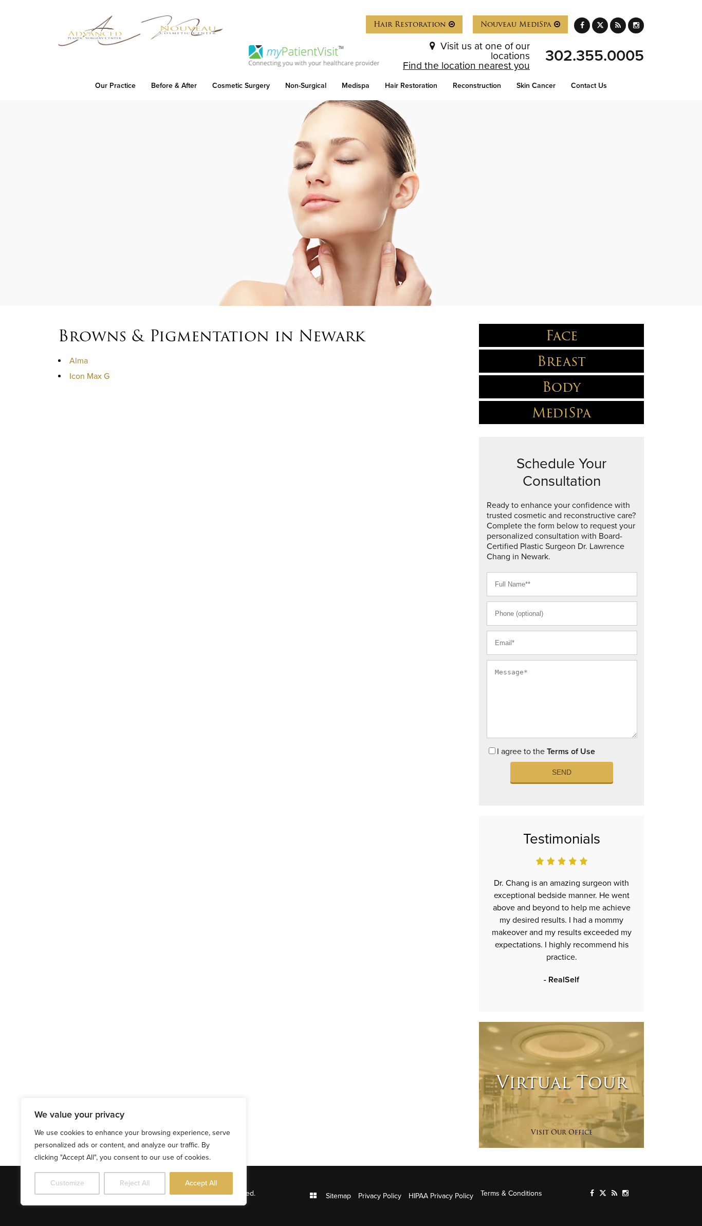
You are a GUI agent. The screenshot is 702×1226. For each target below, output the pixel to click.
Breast (561, 361)
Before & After (174, 85)
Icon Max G (89, 376)
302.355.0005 (594, 56)
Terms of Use (571, 751)
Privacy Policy (379, 1196)
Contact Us (589, 85)
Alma (78, 361)
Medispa (356, 85)
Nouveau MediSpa (517, 24)
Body (561, 386)
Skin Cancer (536, 85)
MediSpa (561, 412)
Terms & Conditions (511, 1193)
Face (562, 335)
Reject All (135, 1183)
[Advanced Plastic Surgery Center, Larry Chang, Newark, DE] (99, 30)
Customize (67, 1183)
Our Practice (115, 85)
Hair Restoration (411, 24)
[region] (134, 1151)
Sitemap (338, 1196)
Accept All (201, 1183)
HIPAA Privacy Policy (441, 1196)
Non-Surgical (305, 85)
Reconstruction (477, 85)
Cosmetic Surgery (241, 85)
